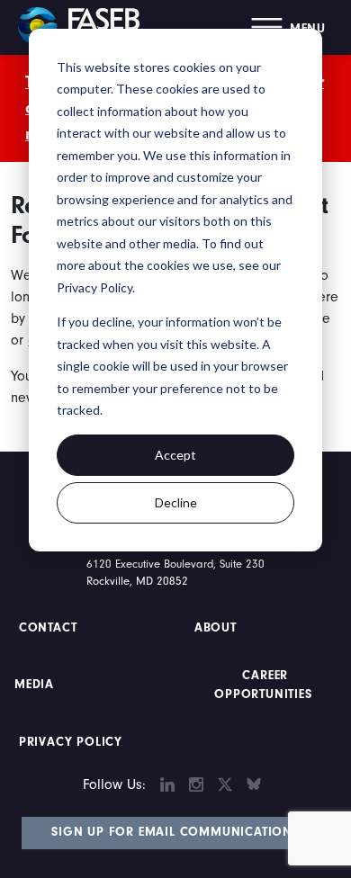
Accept (175, 454)
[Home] (85, 27)
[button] (288, 27)
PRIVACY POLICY (70, 742)
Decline (176, 502)
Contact (50, 628)
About (215, 628)
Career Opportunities (262, 685)
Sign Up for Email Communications (175, 832)
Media (34, 684)
